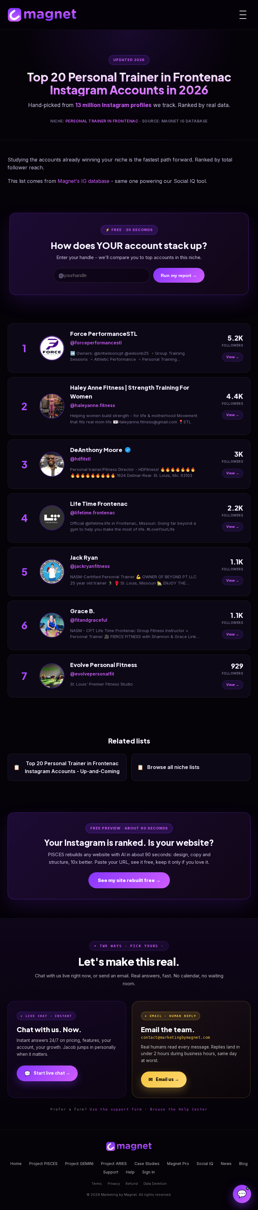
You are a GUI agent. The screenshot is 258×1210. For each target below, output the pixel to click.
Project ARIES (114, 1163)
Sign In (148, 1172)
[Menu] (242, 14)
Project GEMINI (79, 1163)
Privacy (114, 1183)
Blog (243, 1163)
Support (110, 1172)
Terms (97, 1183)
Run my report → (179, 275)
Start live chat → (47, 1073)
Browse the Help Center (179, 1109)
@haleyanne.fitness (92, 405)
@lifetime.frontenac (92, 512)
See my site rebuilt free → (129, 880)
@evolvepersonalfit (92, 673)
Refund (132, 1183)
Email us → (164, 1079)
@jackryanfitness (90, 566)
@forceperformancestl (96, 342)
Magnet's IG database (83, 181)
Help (130, 1172)
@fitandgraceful (88, 620)
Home (16, 1163)
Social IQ (205, 1163)
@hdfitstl (80, 458)
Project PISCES (43, 1163)
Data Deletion (155, 1183)
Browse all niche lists (168, 767)
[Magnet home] (42, 14)
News (226, 1163)
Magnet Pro (178, 1163)
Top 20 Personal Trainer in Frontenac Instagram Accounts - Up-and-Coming (67, 767)
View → (232, 357)
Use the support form (116, 1109)
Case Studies (147, 1163)
